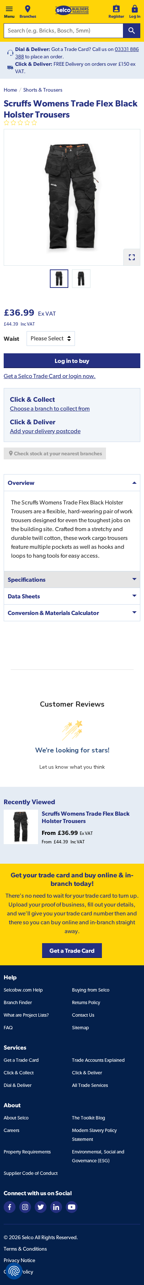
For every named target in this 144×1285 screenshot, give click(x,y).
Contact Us (83, 1015)
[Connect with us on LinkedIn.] (56, 1206)
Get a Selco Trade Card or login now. (50, 376)
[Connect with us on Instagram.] (25, 1206)
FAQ (8, 1027)
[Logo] (72, 10)
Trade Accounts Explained (98, 1060)
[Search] (131, 30)
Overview (21, 482)
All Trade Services (90, 1085)
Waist (11, 338)
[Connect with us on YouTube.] (72, 1206)
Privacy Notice (19, 1260)
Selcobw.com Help (23, 990)
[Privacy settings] (14, 1270)
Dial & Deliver (17, 1085)
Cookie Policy (18, 1272)
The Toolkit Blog (88, 1118)
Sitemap (80, 1027)
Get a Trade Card (21, 1060)
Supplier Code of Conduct (31, 1173)
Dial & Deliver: (32, 49)
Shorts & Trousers (42, 90)
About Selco (16, 1118)
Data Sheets (24, 596)
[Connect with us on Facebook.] (10, 1206)
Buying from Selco (90, 990)
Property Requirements (27, 1152)
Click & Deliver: (33, 64)
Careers (11, 1130)
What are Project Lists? (26, 1015)
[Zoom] (131, 257)
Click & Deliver (87, 1072)
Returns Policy (86, 1002)
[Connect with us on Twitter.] (41, 1206)
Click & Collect (19, 1072)
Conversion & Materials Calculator (53, 612)
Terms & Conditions (25, 1249)
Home (10, 90)
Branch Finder (18, 1002)
